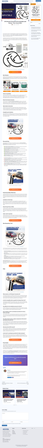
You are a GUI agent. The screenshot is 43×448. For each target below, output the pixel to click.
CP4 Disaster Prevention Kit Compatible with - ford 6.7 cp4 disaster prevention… (36, 15)
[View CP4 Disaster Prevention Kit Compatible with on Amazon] (15, 55)
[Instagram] (34, 428)
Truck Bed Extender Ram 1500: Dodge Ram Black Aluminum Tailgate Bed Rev (21, 400)
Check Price (7, 91)
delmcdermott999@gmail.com (6, 439)
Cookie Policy (14, 433)
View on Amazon (21, 246)
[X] (33, 428)
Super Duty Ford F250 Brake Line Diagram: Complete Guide (7, 383)
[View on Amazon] (15, 235)
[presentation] (9, 394)
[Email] (13, 377)
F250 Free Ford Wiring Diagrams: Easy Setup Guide (23, 383)
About (37, 2)
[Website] (12, 377)
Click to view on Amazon (21, 69)
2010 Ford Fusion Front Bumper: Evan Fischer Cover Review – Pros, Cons (8, 400)
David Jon (14, 24)
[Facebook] (32, 428)
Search (31, 22)
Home (13, 430)
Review (15, 20)
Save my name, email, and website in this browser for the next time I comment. (12, 423)
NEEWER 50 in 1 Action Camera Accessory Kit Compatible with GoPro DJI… (7, 90)
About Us (13, 431)
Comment (3, 413)
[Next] (26, 397)
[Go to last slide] (3, 397)
